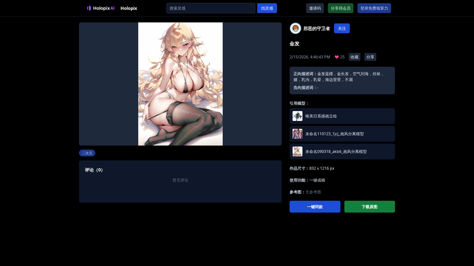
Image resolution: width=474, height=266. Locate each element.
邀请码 (315, 8)
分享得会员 (341, 8)
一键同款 (315, 206)
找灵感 (267, 8)
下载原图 (369, 206)
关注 (342, 28)
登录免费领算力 (374, 8)
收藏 (354, 57)
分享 (370, 57)
